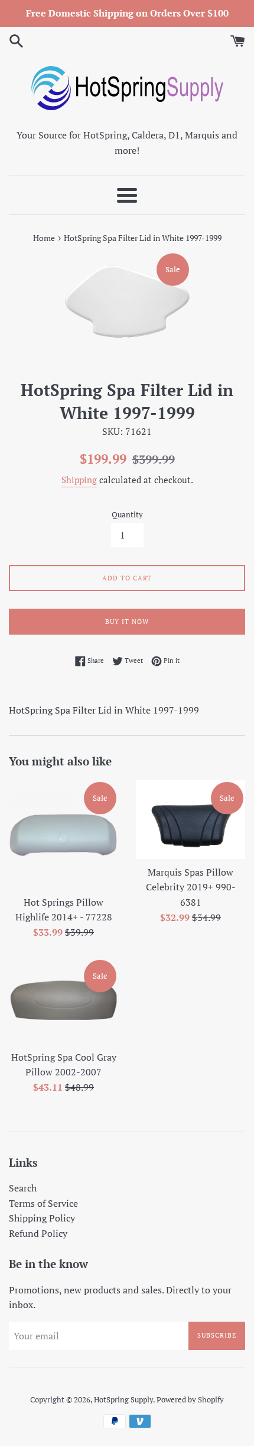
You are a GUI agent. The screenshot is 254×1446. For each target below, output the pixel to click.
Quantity (127, 515)
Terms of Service (43, 1203)
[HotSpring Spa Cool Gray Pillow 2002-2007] (63, 1001)
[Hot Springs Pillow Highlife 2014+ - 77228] (63, 834)
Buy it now (127, 622)
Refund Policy (38, 1233)
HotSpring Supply (123, 1400)
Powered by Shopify (190, 1400)
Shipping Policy (42, 1217)
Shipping (79, 480)
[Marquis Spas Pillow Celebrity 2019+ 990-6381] (190, 819)
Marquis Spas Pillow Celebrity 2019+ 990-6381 (191, 887)
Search (23, 1187)
